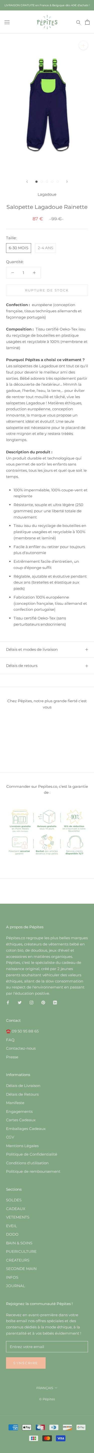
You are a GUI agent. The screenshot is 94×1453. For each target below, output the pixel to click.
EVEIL (11, 1225)
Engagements (19, 1111)
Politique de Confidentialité (31, 1154)
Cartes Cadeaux (21, 1120)
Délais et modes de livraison (32, 649)
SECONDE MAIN (21, 1268)
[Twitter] (20, 1002)
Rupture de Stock (47, 290)
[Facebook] (8, 1002)
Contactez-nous (21, 1048)
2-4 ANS (45, 247)
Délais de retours (21, 665)
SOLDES (14, 1200)
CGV (10, 1137)
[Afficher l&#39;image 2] (42, 182)
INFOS (12, 1277)
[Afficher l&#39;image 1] (36, 182)
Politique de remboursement (33, 1171)
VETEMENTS (17, 1217)
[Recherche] (78, 22)
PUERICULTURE (21, 1251)
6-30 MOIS (18, 247)
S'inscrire (25, 1363)
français (44, 1388)
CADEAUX (15, 1208)
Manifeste (15, 1102)
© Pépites (47, 1399)
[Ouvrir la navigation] (7, 22)
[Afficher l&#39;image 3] (47, 182)
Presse (12, 1057)
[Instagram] (31, 1002)
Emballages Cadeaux (26, 1128)
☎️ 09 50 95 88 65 (22, 1031)
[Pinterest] (43, 1002)
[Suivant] (67, 182)
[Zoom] (83, 45)
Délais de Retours (22, 1094)
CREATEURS (17, 1260)
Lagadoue (47, 194)
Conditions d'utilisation (27, 1163)
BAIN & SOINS (19, 1243)
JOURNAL (15, 1285)
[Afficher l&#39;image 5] (57, 182)
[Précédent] (27, 182)
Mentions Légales (22, 1145)
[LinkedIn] (55, 1002)
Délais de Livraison (23, 1085)
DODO (12, 1234)
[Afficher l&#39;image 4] (52, 182)
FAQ (10, 1039)
